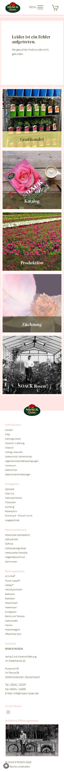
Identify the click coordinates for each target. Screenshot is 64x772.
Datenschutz (11, 469)
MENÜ (33, 7)
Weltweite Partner (13, 498)
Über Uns (9, 493)
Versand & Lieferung (14, 443)
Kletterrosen (11, 607)
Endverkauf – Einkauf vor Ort (18, 515)
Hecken (8, 625)
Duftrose (9, 543)
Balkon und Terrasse (15, 616)
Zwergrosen (11, 611)
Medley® (9, 585)
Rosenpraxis (11, 511)
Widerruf (9, 447)
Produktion (10, 502)
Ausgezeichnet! (12, 520)
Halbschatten (11, 620)
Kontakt (9, 430)
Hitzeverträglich (12, 629)
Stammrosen (11, 561)
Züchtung (9, 506)
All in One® (10, 576)
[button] (6, 766)
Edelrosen (10, 598)
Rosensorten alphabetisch (17, 535)
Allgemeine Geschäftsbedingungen (21, 461)
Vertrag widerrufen (14, 452)
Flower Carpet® (12, 580)
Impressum (10, 465)
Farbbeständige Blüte (15, 548)
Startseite (9, 489)
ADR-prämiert (11, 539)
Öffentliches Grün (13, 634)
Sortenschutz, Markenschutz (18, 456)
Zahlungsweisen (13, 438)
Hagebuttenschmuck (15, 557)
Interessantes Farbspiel (16, 552)
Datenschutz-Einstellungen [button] (17, 474)
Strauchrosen (11, 602)
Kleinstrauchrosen (13, 589)
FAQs (7, 434)
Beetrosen (10, 594)
